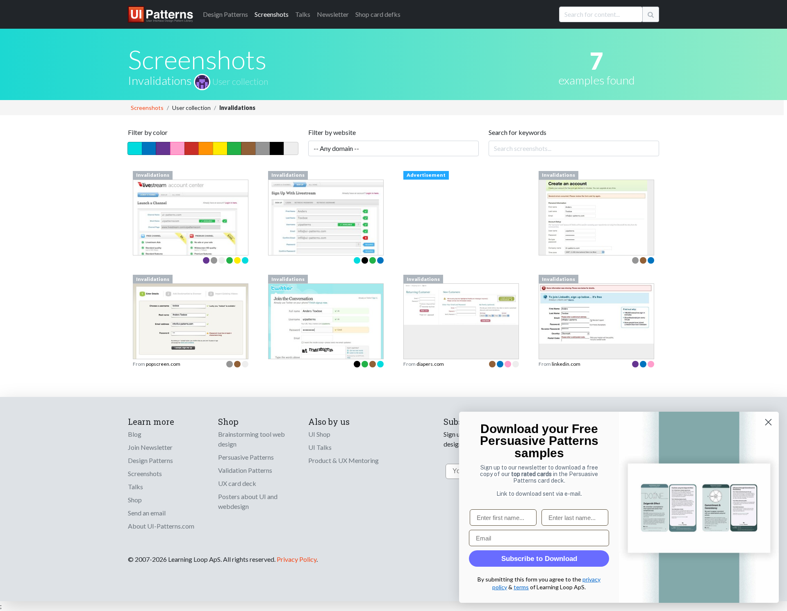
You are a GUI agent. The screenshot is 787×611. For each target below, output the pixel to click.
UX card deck (237, 483)
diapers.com (430, 364)
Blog (134, 434)
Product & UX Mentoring (343, 460)
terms (521, 587)
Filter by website (332, 132)
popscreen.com (163, 364)
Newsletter (333, 14)
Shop (135, 500)
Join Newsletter (150, 447)
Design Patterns (150, 460)
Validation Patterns (245, 470)
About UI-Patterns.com (161, 526)
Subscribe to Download (539, 559)
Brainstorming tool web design (251, 439)
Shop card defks (377, 14)
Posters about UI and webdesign (247, 501)
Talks (302, 14)
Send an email (147, 513)
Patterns (225, 14)
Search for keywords (517, 132)
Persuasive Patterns (246, 457)
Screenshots (272, 14)
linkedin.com (566, 364)
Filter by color (148, 132)
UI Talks (320, 447)
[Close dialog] (768, 422)
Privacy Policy (296, 559)
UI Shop (319, 434)
